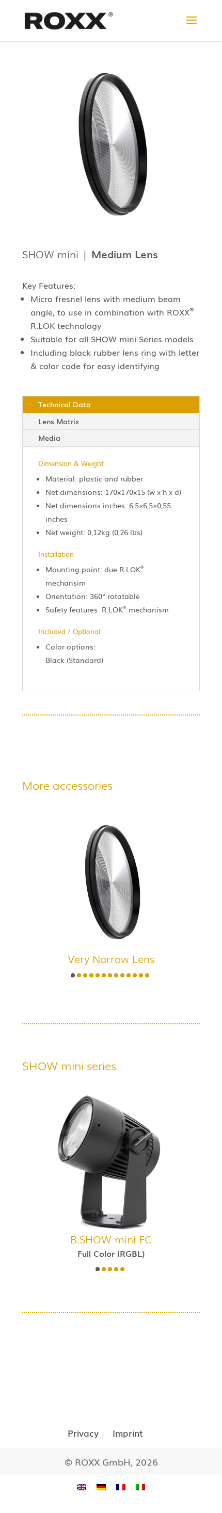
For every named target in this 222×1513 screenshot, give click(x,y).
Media (49, 438)
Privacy (83, 1432)
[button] (73, 975)
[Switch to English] (81, 1486)
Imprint (128, 1432)
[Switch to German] (101, 1486)
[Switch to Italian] (140, 1486)
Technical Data (64, 404)
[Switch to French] (121, 1486)
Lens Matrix (58, 421)
